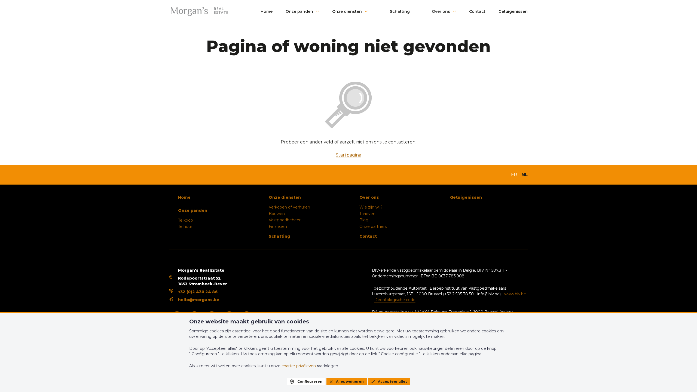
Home (267, 11)
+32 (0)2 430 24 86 (198, 291)
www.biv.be (515, 294)
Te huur (185, 226)
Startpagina (348, 155)
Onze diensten (347, 11)
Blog (363, 220)
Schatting (400, 11)
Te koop (185, 220)
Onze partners (373, 226)
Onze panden (299, 11)
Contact (477, 11)
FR (514, 174)
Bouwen (277, 213)
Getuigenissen (513, 11)
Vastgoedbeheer (285, 220)
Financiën (278, 226)
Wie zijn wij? (371, 207)
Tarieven (367, 213)
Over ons (441, 11)
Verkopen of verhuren (289, 207)
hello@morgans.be (198, 299)
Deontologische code (394, 299)
